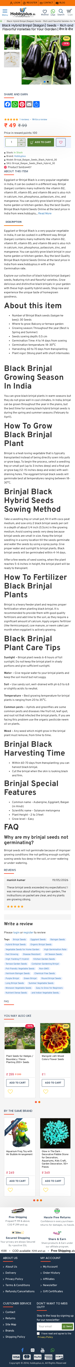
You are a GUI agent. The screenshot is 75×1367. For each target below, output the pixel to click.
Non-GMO (44, 968)
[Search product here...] (61, 12)
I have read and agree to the (54, 1335)
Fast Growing (12, 954)
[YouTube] (43, 1350)
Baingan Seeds (57, 939)
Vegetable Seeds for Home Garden (22, 949)
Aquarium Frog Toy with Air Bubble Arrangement (19, 1153)
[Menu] (5, 12)
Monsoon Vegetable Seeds (18, 988)
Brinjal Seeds (19, 939)
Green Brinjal (30, 978)
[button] (24, 60)
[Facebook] (23, 1350)
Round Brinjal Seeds (51, 978)
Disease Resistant (31, 954)
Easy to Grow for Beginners (49, 988)
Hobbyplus (20, 156)
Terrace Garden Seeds (16, 964)
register (28, 932)
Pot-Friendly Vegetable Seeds (20, 968)
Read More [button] (45, 213)
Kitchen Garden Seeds (44, 959)
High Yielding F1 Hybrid (17, 959)
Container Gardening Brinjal (45, 964)
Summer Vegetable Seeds (41, 983)
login (16, 932)
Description (14, 222)
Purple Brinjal (12, 978)
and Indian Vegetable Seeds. (45, 992)
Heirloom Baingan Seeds (18, 973)
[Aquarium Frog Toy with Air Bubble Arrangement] (20, 1133)
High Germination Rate (55, 949)
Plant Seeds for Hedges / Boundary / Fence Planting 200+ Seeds (19, 1059)
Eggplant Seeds (38, 939)
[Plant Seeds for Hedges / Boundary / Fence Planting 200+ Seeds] (20, 1038)
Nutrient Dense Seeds (16, 992)
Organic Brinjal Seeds (40, 944)
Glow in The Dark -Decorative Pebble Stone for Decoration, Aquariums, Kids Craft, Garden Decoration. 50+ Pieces (55, 1159)
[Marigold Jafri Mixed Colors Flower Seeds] (55, 1038)
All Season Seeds (53, 954)
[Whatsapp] (53, 1350)
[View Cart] (70, 12)
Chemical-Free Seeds (44, 973)
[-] (21, 144)
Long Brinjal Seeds (15, 983)
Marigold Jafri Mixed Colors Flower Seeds (53, 1058)
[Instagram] (33, 1350)
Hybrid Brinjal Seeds (16, 944)
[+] (21, 140)
